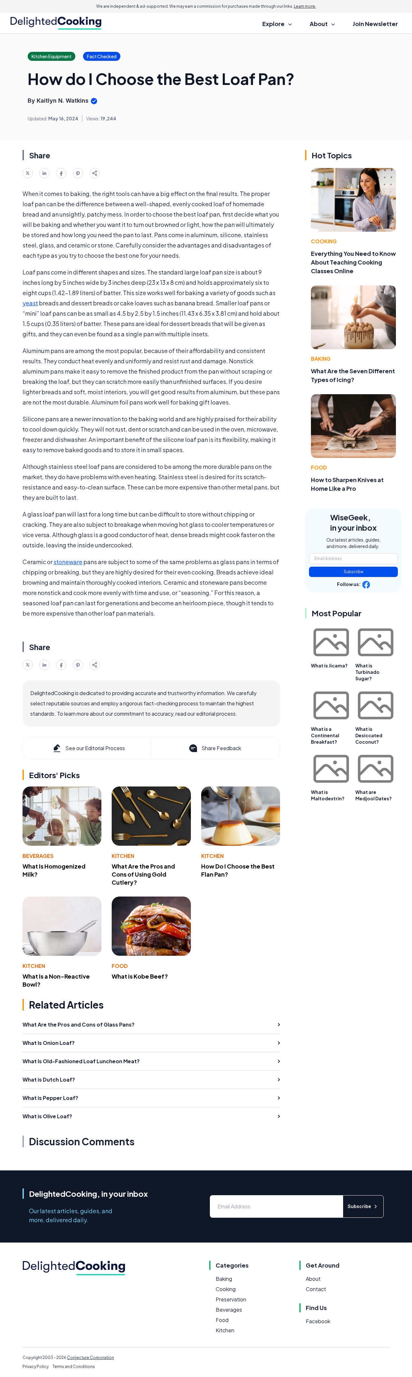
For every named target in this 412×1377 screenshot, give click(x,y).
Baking (321, 358)
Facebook (318, 1321)
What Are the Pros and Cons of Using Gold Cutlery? (143, 874)
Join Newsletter (375, 23)
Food (120, 966)
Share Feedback (221, 748)
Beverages (38, 855)
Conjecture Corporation (90, 1357)
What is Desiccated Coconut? (368, 735)
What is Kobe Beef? (140, 976)
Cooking (324, 241)
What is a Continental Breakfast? (325, 735)
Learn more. (305, 6)
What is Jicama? (329, 665)
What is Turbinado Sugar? (367, 672)
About (313, 1278)
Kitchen (123, 855)
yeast (30, 303)
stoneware (67, 561)
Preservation (231, 1299)
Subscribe (353, 571)
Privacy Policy (36, 1366)
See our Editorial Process (95, 748)
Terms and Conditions (73, 1366)
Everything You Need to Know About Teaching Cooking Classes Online (353, 262)
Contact (316, 1289)
